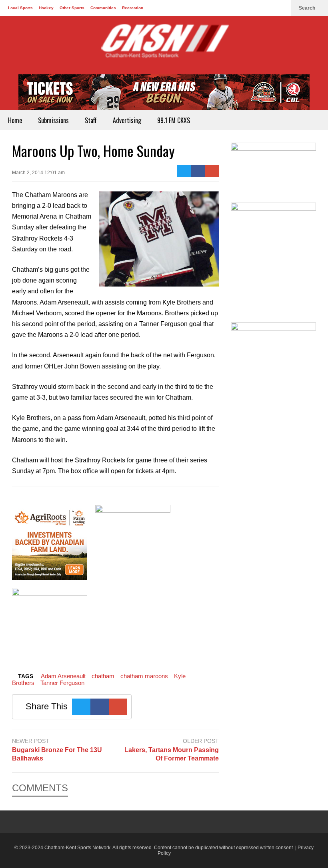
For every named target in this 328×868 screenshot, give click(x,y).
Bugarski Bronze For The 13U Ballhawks (57, 754)
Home (15, 120)
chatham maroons (144, 676)
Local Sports (20, 8)
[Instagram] (281, 8)
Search (307, 8)
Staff (91, 120)
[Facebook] (255, 8)
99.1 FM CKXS (173, 120)
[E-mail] (212, 171)
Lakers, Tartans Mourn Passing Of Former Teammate (171, 754)
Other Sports (72, 8)
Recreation (132, 8)
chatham (103, 676)
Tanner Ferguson (62, 682)
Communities (103, 8)
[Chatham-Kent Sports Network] (164, 45)
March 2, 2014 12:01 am (38, 172)
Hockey (46, 8)
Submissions (53, 120)
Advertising (127, 120)
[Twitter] (268, 8)
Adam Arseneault (63, 676)
